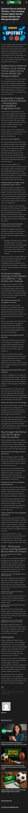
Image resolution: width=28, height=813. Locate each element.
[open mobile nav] (2, 2)
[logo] (14, 2)
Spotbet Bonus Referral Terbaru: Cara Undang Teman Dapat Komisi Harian (12, 692)
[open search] (26, 2)
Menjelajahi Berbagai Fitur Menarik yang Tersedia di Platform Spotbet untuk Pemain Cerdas (13, 767)
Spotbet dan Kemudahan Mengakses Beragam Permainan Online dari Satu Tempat (14, 743)
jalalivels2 (3, 712)
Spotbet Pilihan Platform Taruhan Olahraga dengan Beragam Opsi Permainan (13, 790)
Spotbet (4, 22)
